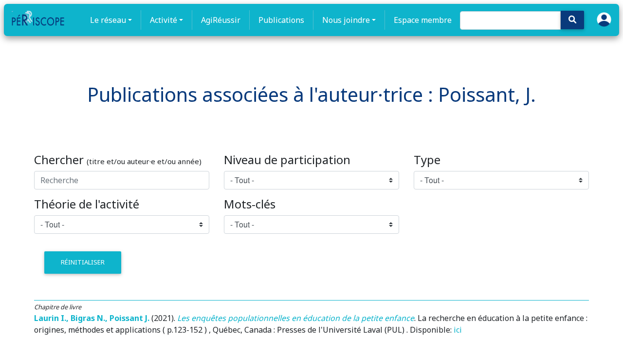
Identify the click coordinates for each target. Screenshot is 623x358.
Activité (163, 20)
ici (458, 329)
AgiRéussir (220, 20)
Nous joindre (346, 20)
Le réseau (108, 20)
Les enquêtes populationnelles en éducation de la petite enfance (295, 318)
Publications (281, 20)
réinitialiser (83, 262)
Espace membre (423, 20)
